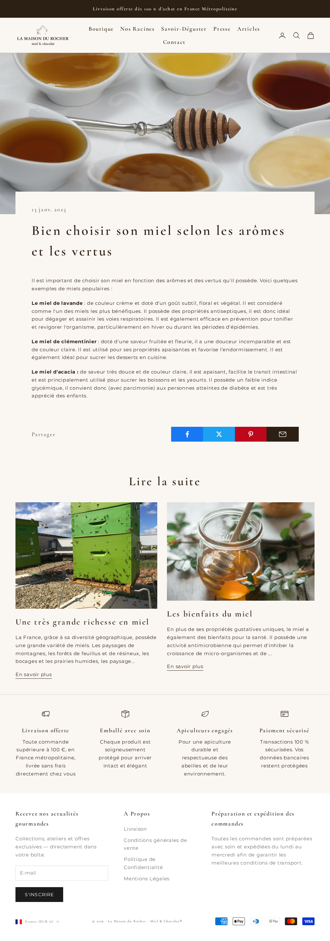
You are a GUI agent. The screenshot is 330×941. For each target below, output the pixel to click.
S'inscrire (39, 894)
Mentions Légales (147, 879)
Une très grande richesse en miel (82, 622)
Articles (248, 28)
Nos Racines (137, 28)
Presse (222, 28)
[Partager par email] (282, 434)
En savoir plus (33, 674)
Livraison (135, 829)
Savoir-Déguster (184, 28)
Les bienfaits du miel (210, 614)
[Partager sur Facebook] (187, 434)
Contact (174, 41)
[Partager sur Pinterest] (251, 434)
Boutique (101, 28)
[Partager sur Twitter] (219, 434)
